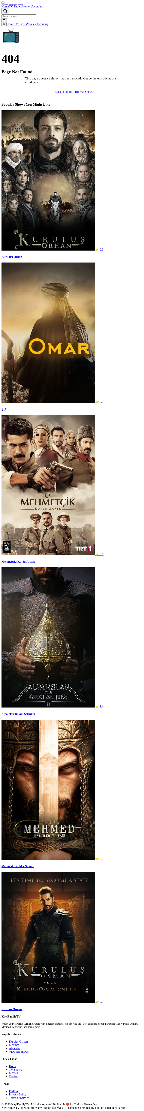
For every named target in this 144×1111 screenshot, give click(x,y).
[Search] (5, 11)
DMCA (13, 1091)
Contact (13, 1076)
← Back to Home (61, 91)
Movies (26, 6)
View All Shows (18, 1051)
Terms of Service (19, 1097)
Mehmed (14, 1044)
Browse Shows (84, 91)
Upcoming (37, 6)
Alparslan (14, 1048)
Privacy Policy (17, 1094)
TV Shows (15, 6)
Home (5, 6)
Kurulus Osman (18, 1041)
